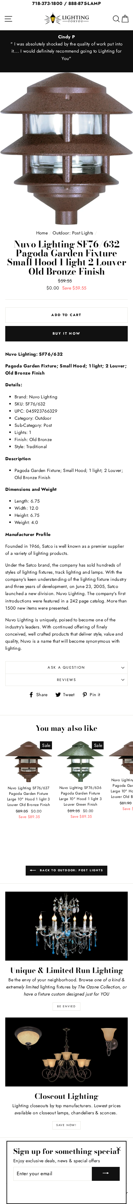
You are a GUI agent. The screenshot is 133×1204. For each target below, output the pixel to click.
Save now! (66, 1125)
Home (42, 233)
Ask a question (66, 667)
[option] (66, 47)
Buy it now (66, 333)
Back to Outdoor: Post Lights (70, 870)
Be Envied (66, 1006)
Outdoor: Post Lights (73, 233)
